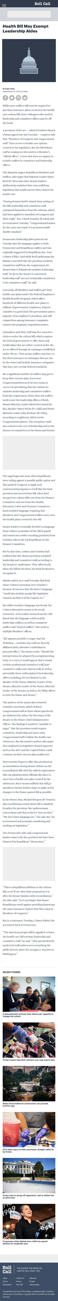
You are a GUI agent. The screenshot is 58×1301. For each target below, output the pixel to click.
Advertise (33, 1278)
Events (5, 1281)
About (5, 1278)
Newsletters (7, 1285)
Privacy (18, 1281)
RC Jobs (32, 1281)
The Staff (19, 1285)
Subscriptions (34, 1285)
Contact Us (20, 1278)
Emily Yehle (10, 89)
